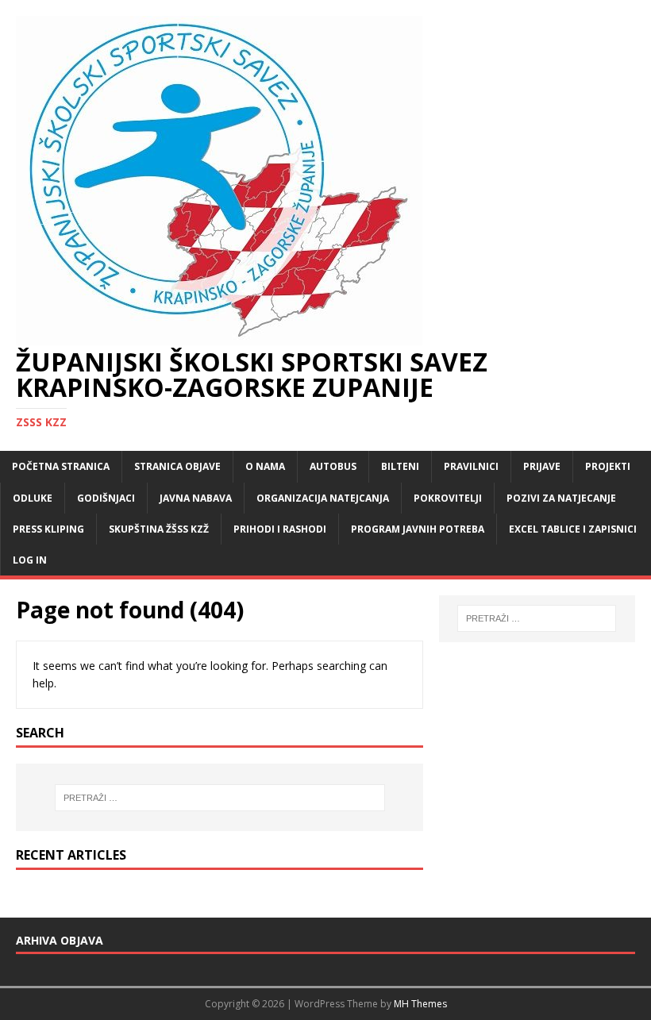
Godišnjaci (106, 498)
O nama (265, 466)
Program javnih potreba (417, 529)
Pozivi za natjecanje (561, 498)
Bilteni (400, 466)
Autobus (333, 466)
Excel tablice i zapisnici (573, 529)
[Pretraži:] (220, 797)
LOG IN (30, 560)
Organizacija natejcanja (322, 498)
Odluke (32, 498)
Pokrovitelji (448, 498)
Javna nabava (196, 498)
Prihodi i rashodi (279, 529)
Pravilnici (471, 466)
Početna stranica (61, 466)
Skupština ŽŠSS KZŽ (159, 529)
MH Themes (420, 1003)
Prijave (541, 466)
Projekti (607, 466)
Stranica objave (177, 466)
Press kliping (48, 529)
